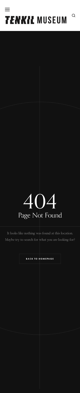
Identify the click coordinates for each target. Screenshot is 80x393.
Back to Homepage (40, 258)
